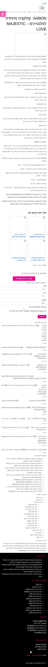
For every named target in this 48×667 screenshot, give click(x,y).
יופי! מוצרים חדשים (30, 519)
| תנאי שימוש (42, 649)
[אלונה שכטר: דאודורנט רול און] (13, 450)
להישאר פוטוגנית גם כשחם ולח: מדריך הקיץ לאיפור (24, 463)
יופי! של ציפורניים (31, 509)
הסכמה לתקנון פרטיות (37, 307)
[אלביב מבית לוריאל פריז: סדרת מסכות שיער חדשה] (20, 325)
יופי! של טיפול (32, 516)
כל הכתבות (38, 502)
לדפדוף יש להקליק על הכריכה (33, 273)
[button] (3, 14)
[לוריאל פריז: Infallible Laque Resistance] (17, 354)
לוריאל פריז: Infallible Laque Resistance (40, 356)
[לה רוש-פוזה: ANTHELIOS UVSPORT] (16, 365)
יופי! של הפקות (32, 521)
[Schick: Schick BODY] (10, 401)
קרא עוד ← (43, 343)
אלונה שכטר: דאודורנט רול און (35, 450)
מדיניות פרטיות (40, 647)
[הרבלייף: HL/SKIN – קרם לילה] (13, 418)
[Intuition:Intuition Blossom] (12, 347)
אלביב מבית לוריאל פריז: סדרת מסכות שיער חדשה (24, 475)
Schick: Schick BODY (37, 401)
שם (45, 286)
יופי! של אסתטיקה (31, 507)
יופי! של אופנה (32, 526)
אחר (40, 585)
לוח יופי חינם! (37, 530)
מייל (44, 293)
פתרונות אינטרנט (36, 655)
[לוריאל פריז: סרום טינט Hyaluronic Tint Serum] (19, 436)
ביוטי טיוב (38, 533)
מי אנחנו (39, 500)
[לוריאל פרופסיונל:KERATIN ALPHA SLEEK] (17, 376)
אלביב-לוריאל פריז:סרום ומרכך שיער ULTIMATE (42, 389)
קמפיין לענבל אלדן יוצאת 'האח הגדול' (29, 489)
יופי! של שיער (32, 512)
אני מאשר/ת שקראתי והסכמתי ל (27, 311)
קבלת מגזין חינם (36, 535)
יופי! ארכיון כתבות (31, 528)
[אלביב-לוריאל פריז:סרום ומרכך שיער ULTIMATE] (19, 385)
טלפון (44, 300)
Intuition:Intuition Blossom (36, 347)
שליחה (42, 316)
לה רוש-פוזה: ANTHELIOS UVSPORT (41, 367)
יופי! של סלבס (32, 523)
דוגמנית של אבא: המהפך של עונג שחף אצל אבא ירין (23, 487)
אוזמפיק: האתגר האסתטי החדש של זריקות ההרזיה (24, 459)
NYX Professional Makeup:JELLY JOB (39, 410)
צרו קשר (39, 537)
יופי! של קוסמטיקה (30, 514)
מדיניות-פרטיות (15, 311)
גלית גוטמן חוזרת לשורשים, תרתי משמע (28, 466)
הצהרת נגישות (41, 644)
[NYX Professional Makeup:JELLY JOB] (16, 407)
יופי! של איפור (32, 505)
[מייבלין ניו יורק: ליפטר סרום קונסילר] (15, 427)
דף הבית (39, 498)
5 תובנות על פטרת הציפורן (32, 461)
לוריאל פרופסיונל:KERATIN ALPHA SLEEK (29, 378)
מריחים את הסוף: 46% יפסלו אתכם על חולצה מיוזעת (23, 468)
